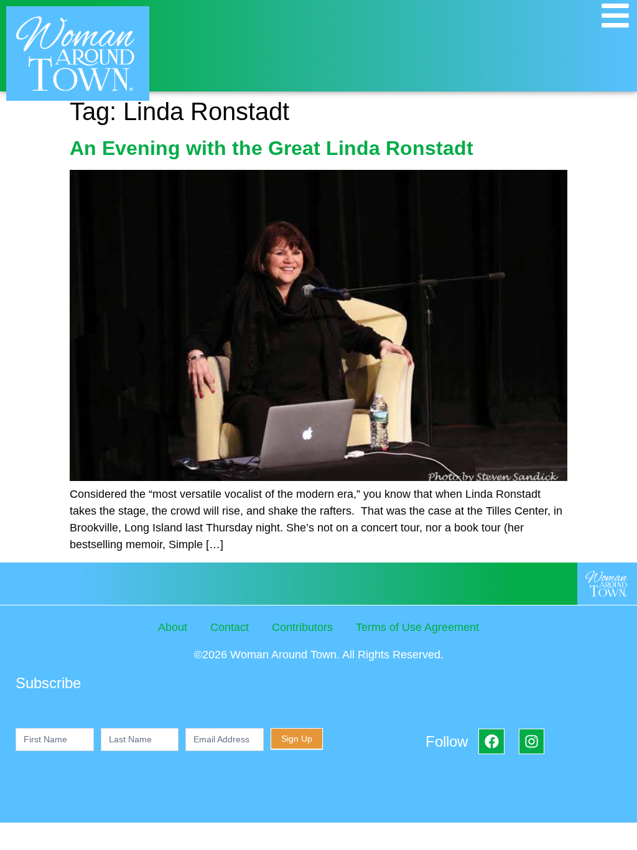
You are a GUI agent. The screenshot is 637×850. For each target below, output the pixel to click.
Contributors (302, 627)
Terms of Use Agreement (417, 627)
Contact (229, 627)
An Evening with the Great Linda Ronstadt (274, 148)
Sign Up (296, 739)
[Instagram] (531, 741)
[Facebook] (491, 741)
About (172, 627)
